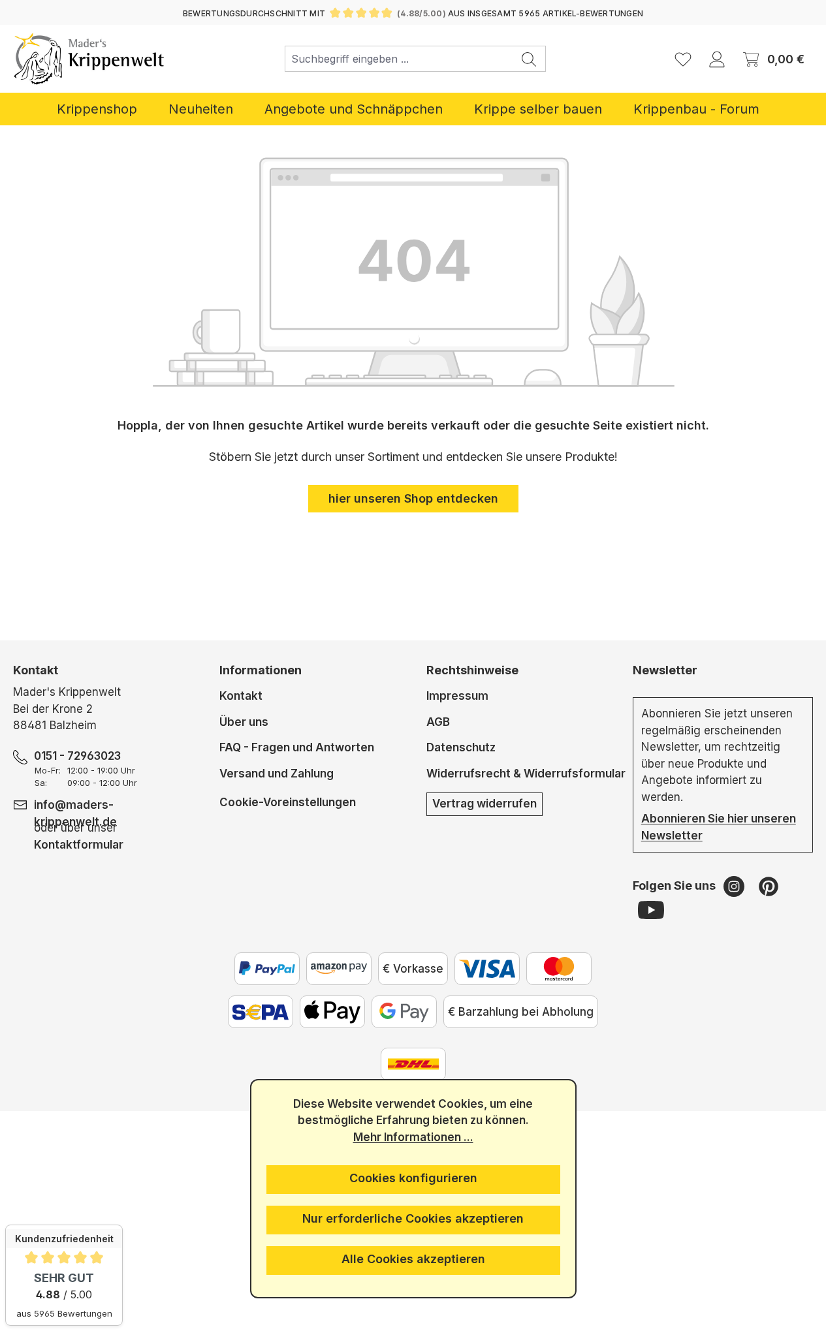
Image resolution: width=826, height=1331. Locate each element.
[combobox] (399, 59)
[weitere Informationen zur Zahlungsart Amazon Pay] (339, 968)
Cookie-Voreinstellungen (287, 802)
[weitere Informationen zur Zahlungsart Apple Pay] (332, 1011)
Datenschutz (461, 747)
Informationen (260, 670)
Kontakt (240, 695)
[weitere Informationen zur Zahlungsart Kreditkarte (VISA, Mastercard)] (487, 968)
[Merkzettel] (683, 59)
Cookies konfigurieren (413, 1178)
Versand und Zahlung (276, 773)
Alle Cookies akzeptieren (413, 1259)
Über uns (243, 721)
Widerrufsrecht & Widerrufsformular (526, 773)
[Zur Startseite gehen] (89, 59)
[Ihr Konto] (717, 59)
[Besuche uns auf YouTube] (651, 909)
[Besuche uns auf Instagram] (735, 885)
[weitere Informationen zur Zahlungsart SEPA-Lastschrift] (260, 1011)
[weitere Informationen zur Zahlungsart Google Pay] (404, 1011)
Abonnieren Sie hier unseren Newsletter (718, 827)
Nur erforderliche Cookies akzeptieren (413, 1218)
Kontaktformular (78, 844)
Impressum (457, 695)
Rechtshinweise (472, 670)
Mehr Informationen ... (413, 1137)
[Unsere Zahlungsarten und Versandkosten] (413, 1064)
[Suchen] (529, 59)
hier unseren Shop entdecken (413, 498)
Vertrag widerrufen (484, 803)
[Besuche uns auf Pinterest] (768, 885)
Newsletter (665, 670)
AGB (438, 721)
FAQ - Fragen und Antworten (296, 747)
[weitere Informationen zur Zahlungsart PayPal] (267, 968)
